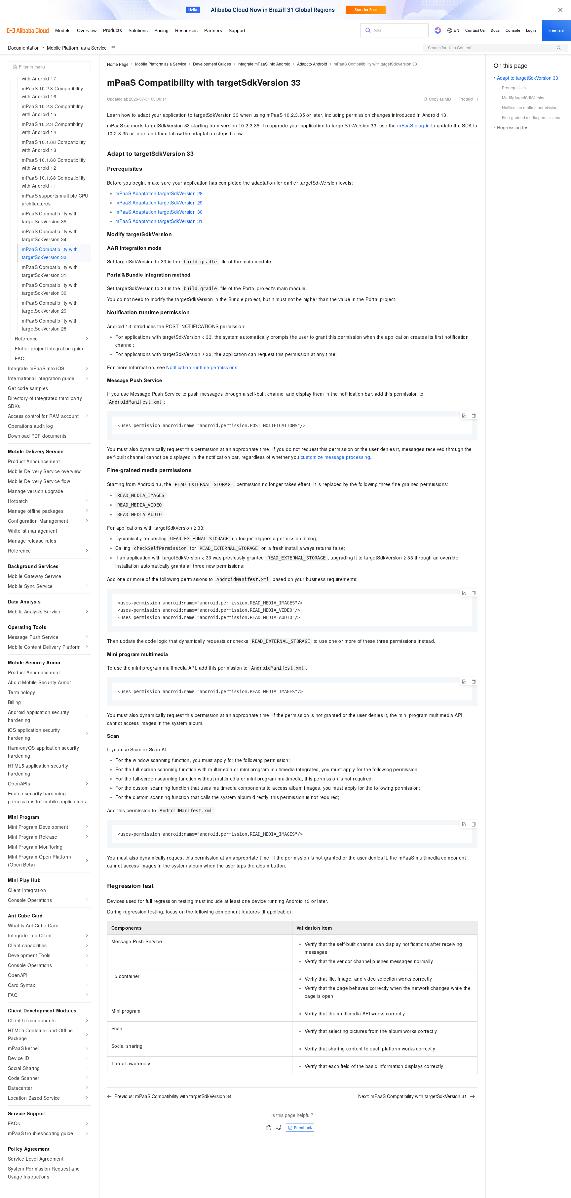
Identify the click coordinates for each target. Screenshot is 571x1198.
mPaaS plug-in (413, 125)
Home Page (118, 64)
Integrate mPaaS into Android (264, 64)
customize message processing (335, 457)
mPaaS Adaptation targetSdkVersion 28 (159, 193)
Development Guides (212, 64)
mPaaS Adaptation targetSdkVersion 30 (159, 211)
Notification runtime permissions (201, 367)
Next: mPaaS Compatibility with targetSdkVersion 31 (412, 1096)
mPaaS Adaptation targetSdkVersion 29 (159, 202)
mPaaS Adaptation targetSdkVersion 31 (159, 221)
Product (466, 99)
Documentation (24, 47)
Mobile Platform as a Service (77, 47)
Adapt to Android (312, 64)
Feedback (303, 1127)
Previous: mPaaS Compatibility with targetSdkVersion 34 (173, 1096)
